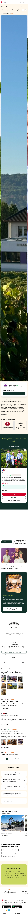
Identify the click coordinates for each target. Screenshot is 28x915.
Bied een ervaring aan (13, 500)
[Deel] (23, 10)
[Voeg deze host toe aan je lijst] (26, 10)
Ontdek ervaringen (14, 393)
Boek (14, 494)
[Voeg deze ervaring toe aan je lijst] (25, 450)
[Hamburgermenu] (26, 2)
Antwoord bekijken (5, 708)
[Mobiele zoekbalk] (21, 2)
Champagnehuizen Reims (9, 856)
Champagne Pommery (6, 833)
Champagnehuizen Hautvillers (10, 849)
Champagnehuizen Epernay (9, 853)
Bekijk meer (4, 414)
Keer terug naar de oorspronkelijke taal (14, 652)
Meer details (14, 497)
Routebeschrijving (7, 541)
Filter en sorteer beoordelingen (13, 662)
